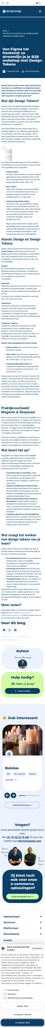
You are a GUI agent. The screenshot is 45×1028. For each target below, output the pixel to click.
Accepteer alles (22, 1022)
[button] (4, 630)
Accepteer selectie (22, 1014)
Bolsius (12, 768)
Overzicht (38, 948)
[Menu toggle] (40, 11)
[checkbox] (10, 990)
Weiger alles (22, 1006)
